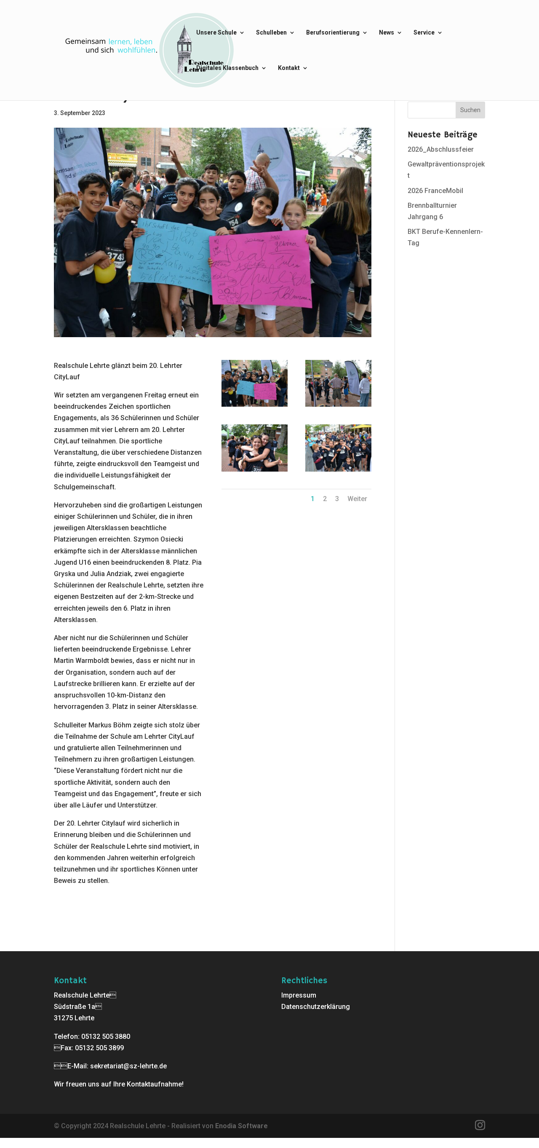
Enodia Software (241, 1126)
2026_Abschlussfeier (441, 149)
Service (424, 33)
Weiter (357, 499)
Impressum (298, 995)
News (386, 33)
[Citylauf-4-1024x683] (338, 471)
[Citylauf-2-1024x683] (338, 406)
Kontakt (289, 68)
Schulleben (271, 33)
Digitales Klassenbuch (227, 68)
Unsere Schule (216, 33)
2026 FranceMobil (435, 191)
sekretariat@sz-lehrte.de (128, 1066)
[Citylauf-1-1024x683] (254, 406)
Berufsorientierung (333, 33)
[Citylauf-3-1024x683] (254, 471)
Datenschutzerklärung (315, 1007)
